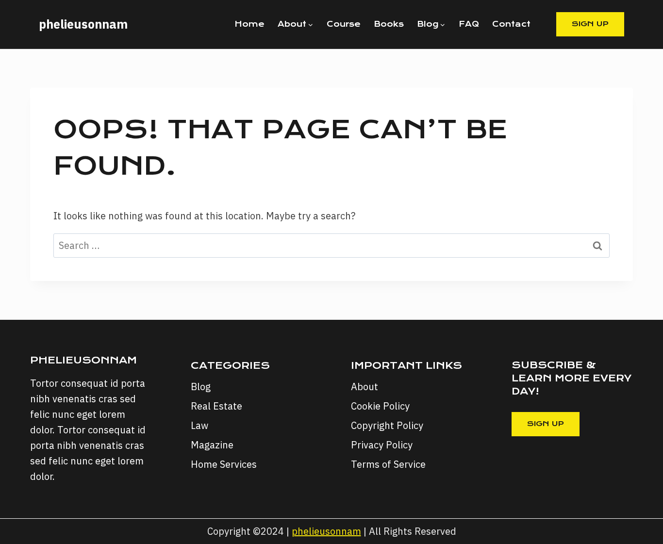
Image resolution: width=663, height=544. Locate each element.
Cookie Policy (380, 405)
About (364, 386)
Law (199, 425)
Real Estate (216, 405)
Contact (511, 24)
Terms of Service (388, 464)
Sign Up (590, 23)
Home (249, 24)
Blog (201, 386)
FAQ (469, 24)
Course (344, 24)
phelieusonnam (326, 531)
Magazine (212, 444)
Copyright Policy (387, 425)
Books (389, 24)
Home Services (224, 464)
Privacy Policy (382, 444)
